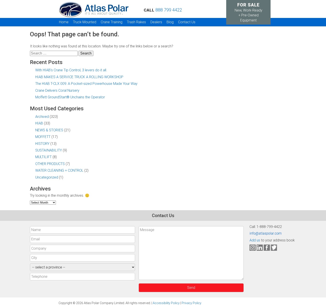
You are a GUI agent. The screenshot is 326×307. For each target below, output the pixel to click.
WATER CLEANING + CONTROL (59, 170)
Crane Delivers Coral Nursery (57, 90)
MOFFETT (43, 137)
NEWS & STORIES (49, 130)
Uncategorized (46, 177)
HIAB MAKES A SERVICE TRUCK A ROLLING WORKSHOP (79, 77)
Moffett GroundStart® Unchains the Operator (70, 97)
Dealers (156, 22)
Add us (254, 240)
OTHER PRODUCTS (50, 164)
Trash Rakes (136, 22)
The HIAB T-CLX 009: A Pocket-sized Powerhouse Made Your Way (86, 84)
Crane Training (111, 22)
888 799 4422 (168, 10)
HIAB (39, 123)
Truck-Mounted (84, 22)
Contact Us (186, 22)
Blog (170, 22)
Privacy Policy (191, 303)
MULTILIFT (43, 157)
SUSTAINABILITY (48, 150)
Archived (42, 117)
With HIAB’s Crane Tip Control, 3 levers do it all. (71, 70)
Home (64, 22)
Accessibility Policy (166, 303)
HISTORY (42, 144)
